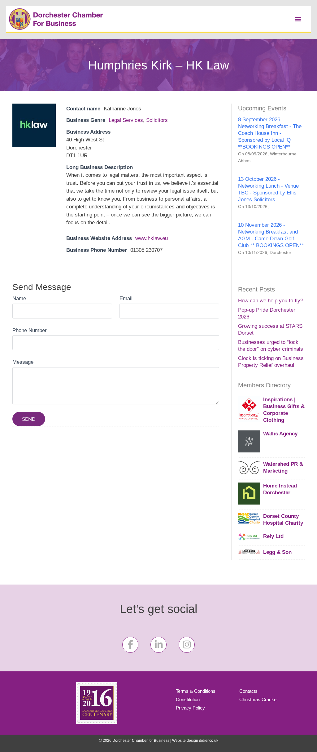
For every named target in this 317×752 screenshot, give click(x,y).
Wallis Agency (280, 434)
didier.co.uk (208, 740)
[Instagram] (187, 645)
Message (22, 362)
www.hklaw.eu (151, 238)
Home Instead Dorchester (280, 489)
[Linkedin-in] (158, 645)
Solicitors (157, 120)
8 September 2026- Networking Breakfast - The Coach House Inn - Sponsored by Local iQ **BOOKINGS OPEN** (270, 133)
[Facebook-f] (130, 645)
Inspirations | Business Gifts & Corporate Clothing (284, 410)
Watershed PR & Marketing (283, 467)
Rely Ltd (273, 536)
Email (125, 298)
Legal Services (126, 120)
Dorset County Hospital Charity (283, 519)
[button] (298, 19)
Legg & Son (277, 552)
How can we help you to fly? (270, 301)
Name (19, 298)
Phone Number (29, 330)
